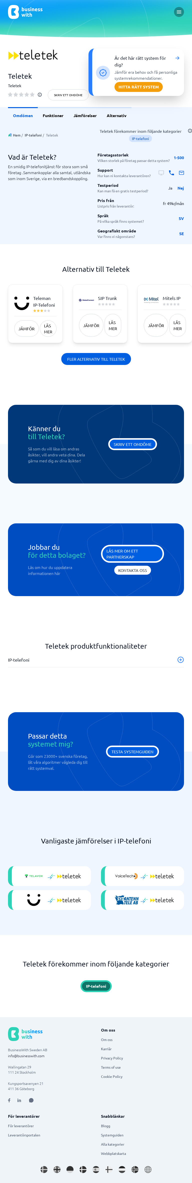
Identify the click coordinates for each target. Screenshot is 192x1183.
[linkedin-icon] (19, 1100)
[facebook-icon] (9, 1100)
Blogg (105, 1125)
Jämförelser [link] (85, 115)
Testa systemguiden (133, 751)
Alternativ (116, 115)
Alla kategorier (112, 1144)
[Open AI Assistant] (31, 1100)
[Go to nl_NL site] (122, 1169)
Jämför (26, 328)
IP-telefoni (33, 135)
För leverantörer (21, 1125)
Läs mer (48, 328)
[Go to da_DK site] (83, 1169)
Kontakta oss (132, 570)
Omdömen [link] (23, 115)
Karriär (106, 1048)
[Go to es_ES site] (96, 1169)
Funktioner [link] (53, 115)
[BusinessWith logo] (25, 12)
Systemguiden (112, 1135)
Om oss (106, 1039)
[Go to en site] (148, 1169)
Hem (16, 135)
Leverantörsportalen (24, 1135)
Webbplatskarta (113, 1153)
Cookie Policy (111, 1076)
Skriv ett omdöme (68, 95)
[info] (40, 95)
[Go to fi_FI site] (109, 1169)
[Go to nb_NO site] (135, 1169)
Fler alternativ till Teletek (96, 358)
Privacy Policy (112, 1058)
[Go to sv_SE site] (44, 1169)
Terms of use (111, 1067)
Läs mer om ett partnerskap (122, 553)
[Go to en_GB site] (57, 1169)
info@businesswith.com (26, 1055)
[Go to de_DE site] (70, 1169)
